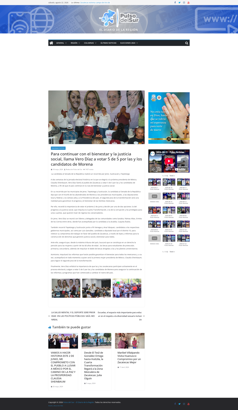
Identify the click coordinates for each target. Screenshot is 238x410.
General (60, 43)
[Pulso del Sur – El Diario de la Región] (119, 6)
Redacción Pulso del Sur (74, 169)
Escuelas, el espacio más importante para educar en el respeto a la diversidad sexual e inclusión (120, 316)
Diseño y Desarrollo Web (55, 406)
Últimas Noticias (108, 43)
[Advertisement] (119, 72)
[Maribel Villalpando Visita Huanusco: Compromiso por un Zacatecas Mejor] (130, 334)
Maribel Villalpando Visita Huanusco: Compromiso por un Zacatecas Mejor (129, 357)
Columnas (89, 43)
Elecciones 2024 (127, 43)
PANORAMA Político (58, 148)
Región (74, 43)
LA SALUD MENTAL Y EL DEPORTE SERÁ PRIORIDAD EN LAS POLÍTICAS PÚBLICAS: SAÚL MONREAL (73, 316)
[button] (65, 43)
